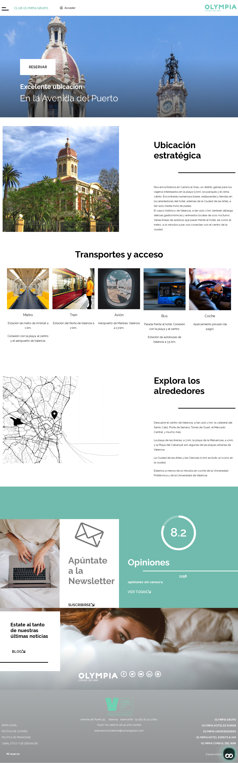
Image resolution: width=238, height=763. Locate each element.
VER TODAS (137, 592)
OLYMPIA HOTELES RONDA (219, 725)
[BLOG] (23, 651)
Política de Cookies (14, 731)
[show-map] (61, 419)
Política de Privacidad (16, 737)
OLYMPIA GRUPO (225, 719)
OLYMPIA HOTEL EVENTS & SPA (216, 737)
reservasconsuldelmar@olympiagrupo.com (119, 730)
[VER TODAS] (149, 591)
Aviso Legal (9, 725)
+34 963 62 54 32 (143, 719)
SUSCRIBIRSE (79, 605)
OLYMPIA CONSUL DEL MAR (218, 743)
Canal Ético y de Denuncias (20, 743)
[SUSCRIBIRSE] (92, 604)
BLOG (17, 651)
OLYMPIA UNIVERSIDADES (219, 731)
